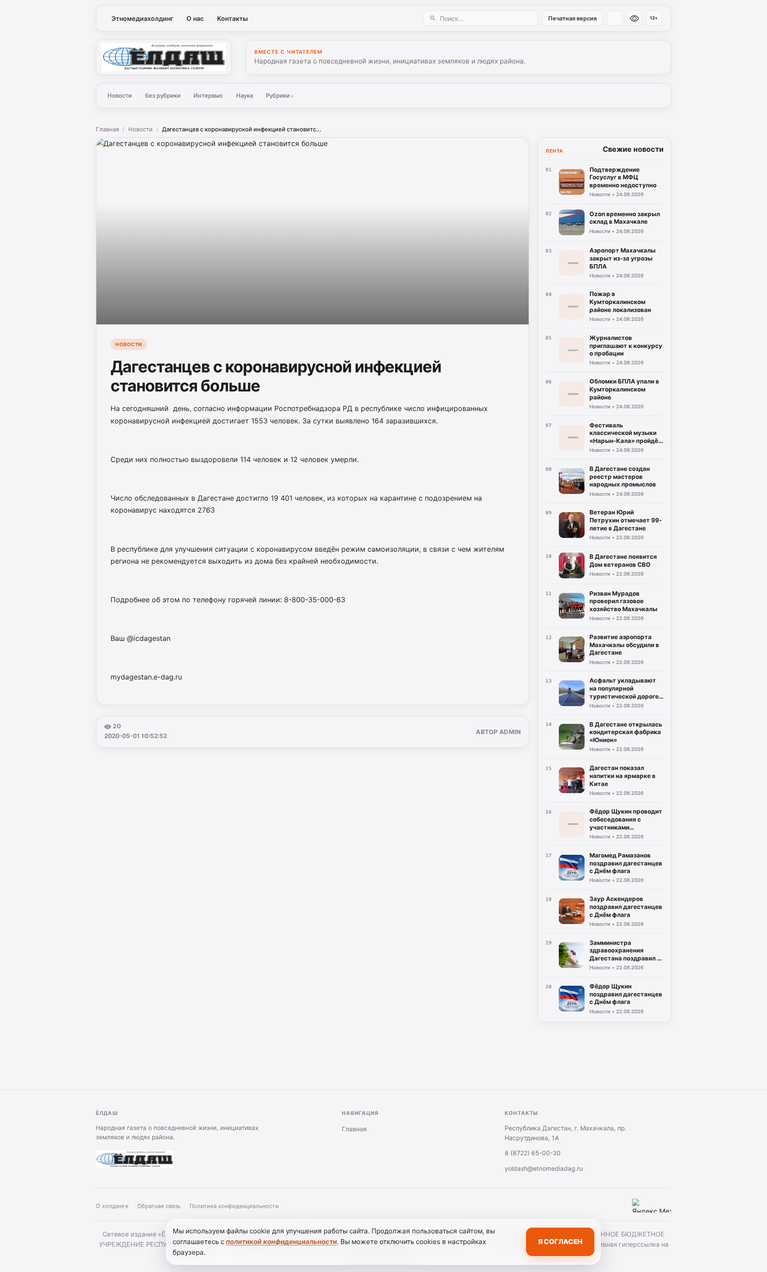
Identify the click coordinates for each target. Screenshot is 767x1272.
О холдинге (112, 1206)
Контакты (232, 18)
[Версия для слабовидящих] (634, 18)
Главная (107, 129)
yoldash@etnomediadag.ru (544, 1168)
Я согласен (560, 1241)
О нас (195, 18)
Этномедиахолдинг (142, 18)
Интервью (208, 95)
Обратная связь (159, 1206)
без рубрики (163, 95)
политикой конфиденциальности (281, 1241)
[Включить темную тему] (615, 18)
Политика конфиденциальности (234, 1206)
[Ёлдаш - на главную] (164, 57)
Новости (119, 95)
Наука (244, 95)
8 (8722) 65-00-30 (533, 1153)
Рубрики (279, 95)
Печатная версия (572, 18)
